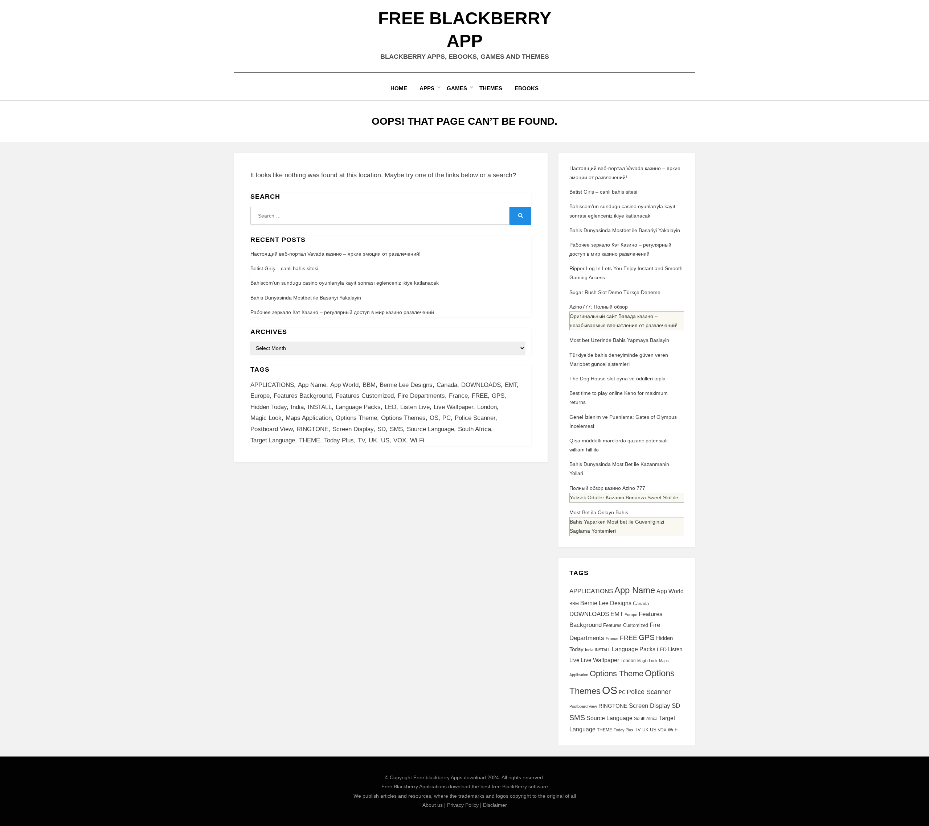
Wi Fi (417, 440)
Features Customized (365, 395)
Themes (490, 88)
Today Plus (339, 440)
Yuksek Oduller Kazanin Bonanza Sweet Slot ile (624, 497)
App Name (312, 384)
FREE (480, 395)
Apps (427, 88)
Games (457, 88)
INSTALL (320, 407)
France (458, 395)
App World (344, 384)
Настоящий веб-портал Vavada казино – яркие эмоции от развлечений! (335, 254)
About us (432, 805)
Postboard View (271, 429)
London (487, 407)
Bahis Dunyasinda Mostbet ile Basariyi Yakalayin (305, 298)
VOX (399, 440)
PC (446, 417)
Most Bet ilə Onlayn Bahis (598, 512)
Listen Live (415, 407)
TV (361, 440)
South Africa (474, 429)
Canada (447, 384)
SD (381, 429)
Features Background (303, 395)
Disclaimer (495, 805)
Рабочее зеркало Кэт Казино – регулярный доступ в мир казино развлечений (342, 312)
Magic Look (266, 417)
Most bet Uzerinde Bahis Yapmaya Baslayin (619, 340)
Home (398, 88)
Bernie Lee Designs (406, 384)
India (297, 407)
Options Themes (403, 417)
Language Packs (358, 407)
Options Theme (356, 417)
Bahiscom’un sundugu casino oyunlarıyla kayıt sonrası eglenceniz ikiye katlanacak (344, 283)
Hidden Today (268, 407)
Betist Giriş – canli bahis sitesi (284, 268)
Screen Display (352, 429)
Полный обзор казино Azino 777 (607, 488)
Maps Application (309, 417)
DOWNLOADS (481, 384)
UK (373, 440)
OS (434, 417)
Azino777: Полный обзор (598, 307)
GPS (498, 395)
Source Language (430, 429)
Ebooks (527, 88)
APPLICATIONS (272, 384)
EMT (511, 384)
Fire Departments (421, 395)
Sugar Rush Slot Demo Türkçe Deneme (614, 292)
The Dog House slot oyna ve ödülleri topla (617, 378)
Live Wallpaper (453, 407)
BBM (369, 384)
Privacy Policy (463, 805)
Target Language (272, 440)
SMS (396, 429)
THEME (309, 440)
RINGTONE (312, 429)
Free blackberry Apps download (449, 777)
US (385, 440)
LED (390, 407)
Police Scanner (475, 417)
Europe (260, 395)
